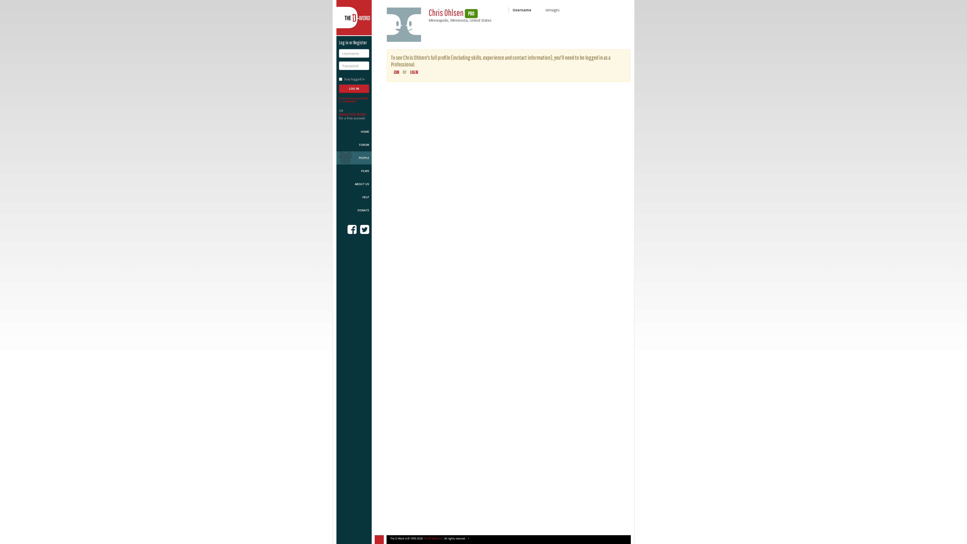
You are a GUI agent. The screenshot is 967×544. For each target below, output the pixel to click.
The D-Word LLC (433, 538)
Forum (364, 145)
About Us (362, 184)
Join (396, 72)
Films (365, 171)
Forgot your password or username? (353, 99)
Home (365, 131)
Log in (414, 72)
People (364, 158)
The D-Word (354, 17)
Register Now (352, 114)
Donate (363, 210)
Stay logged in (354, 79)
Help (365, 197)
